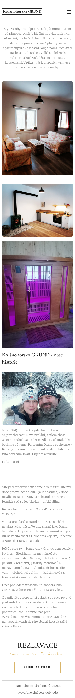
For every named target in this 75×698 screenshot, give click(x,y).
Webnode (51, 692)
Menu (69, 12)
